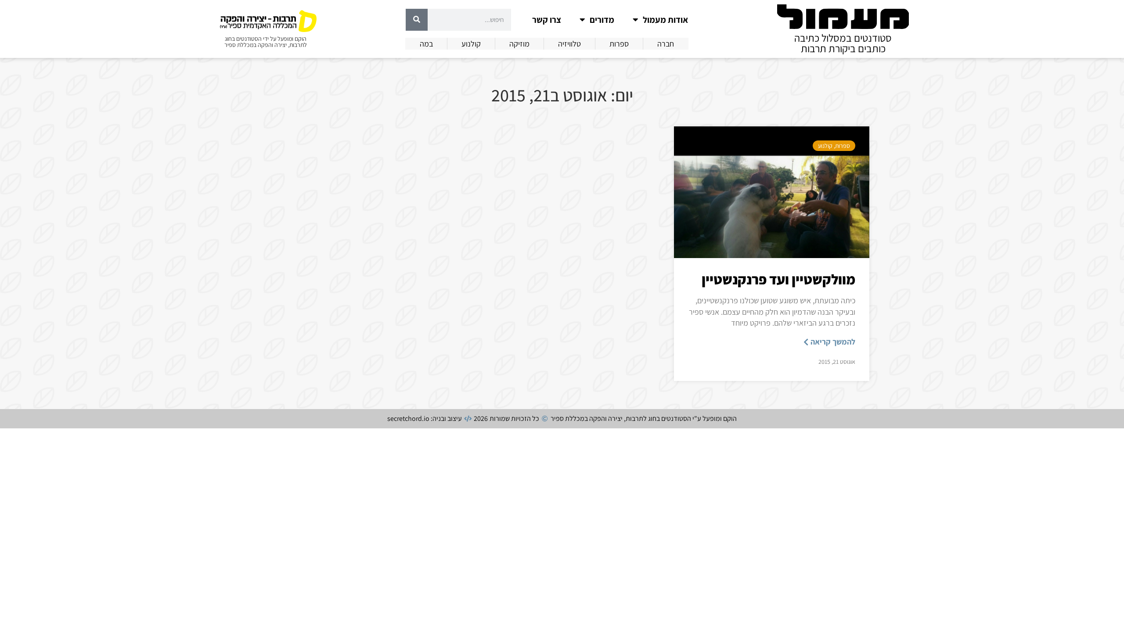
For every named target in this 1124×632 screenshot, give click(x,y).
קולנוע (825, 146)
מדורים (602, 19)
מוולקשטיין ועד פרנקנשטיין (778, 279)
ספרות (842, 146)
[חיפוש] (417, 20)
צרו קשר (546, 19)
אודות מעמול (665, 19)
